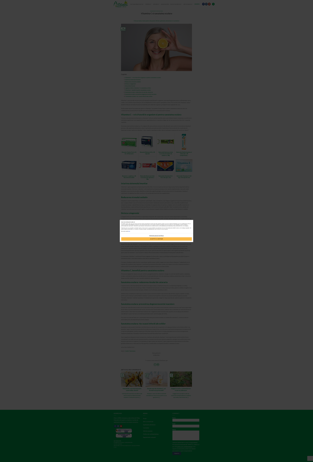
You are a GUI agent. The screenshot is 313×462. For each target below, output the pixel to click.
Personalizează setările (156, 235)
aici (129, 231)
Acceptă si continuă (156, 239)
